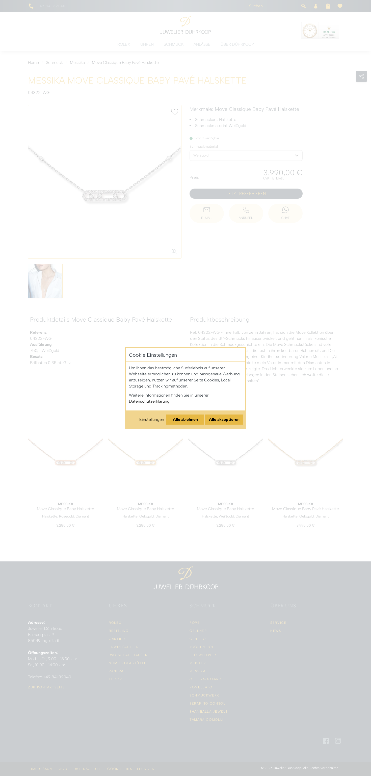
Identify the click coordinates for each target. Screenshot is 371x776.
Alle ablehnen (185, 419)
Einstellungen (151, 419)
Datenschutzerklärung (149, 401)
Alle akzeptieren (224, 419)
